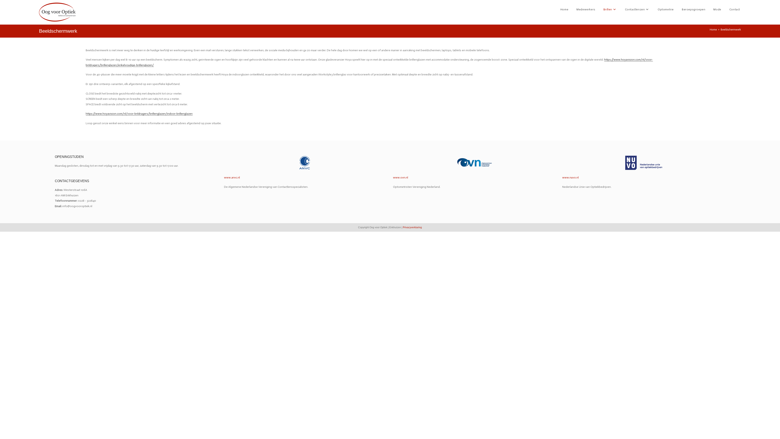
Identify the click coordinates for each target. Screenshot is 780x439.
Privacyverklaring (412, 227)
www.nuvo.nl (570, 177)
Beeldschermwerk (731, 29)
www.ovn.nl (400, 177)
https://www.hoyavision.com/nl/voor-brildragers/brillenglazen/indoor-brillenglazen (139, 113)
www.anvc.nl (232, 177)
